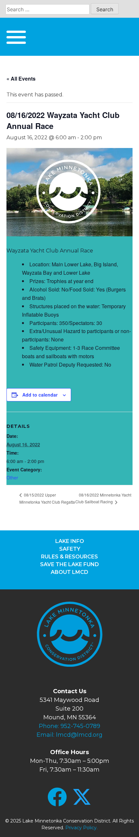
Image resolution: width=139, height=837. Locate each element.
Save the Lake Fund (69, 564)
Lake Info (69, 541)
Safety (69, 549)
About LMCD (69, 572)
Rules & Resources (69, 557)
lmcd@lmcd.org (79, 734)
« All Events (21, 78)
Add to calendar (40, 394)
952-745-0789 (80, 726)
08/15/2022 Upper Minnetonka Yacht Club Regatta (47, 498)
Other (12, 477)
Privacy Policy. (81, 828)
